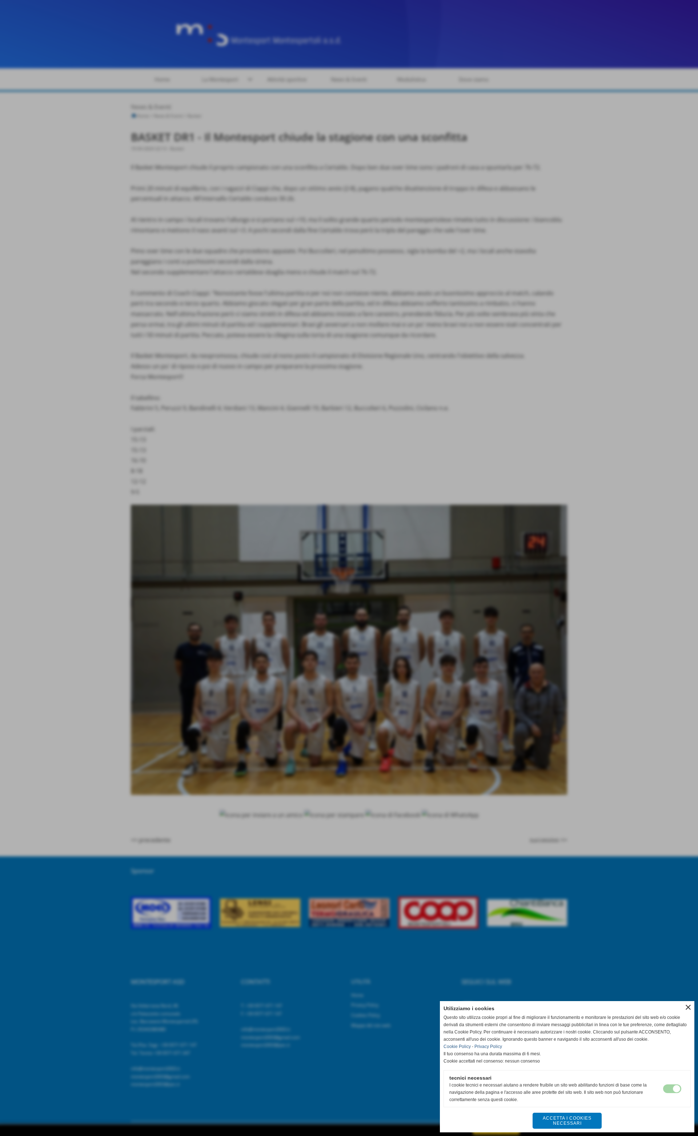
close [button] (688, 1007)
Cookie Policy (457, 1046)
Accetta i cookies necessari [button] (567, 1121)
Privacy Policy (488, 1046)
